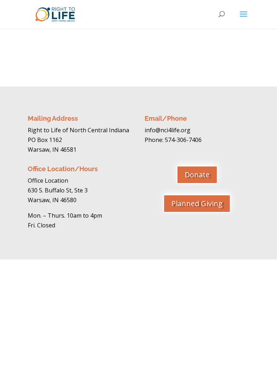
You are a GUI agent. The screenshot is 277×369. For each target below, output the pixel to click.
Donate (197, 174)
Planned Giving (197, 203)
